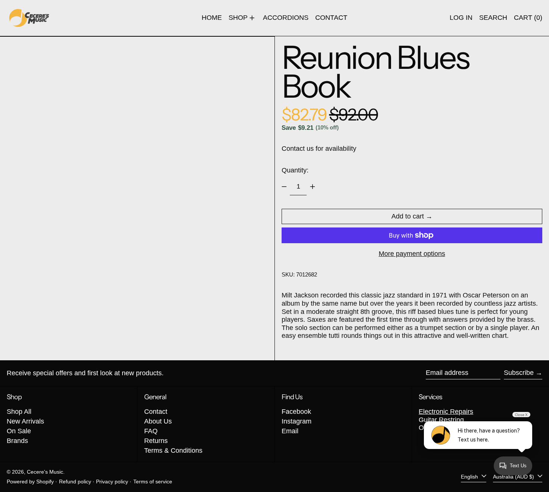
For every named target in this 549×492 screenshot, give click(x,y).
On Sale (19, 431)
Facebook (296, 411)
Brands (17, 440)
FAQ (151, 431)
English (470, 477)
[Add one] (313, 187)
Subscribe (519, 372)
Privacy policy (112, 482)
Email (290, 431)
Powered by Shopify (30, 482)
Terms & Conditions (173, 450)
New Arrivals (25, 421)
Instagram (296, 421)
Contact (155, 411)
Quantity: (295, 170)
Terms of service (152, 482)
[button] (493, 18)
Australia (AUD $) (514, 477)
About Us (158, 421)
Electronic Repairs (446, 411)
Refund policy (75, 482)
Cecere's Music (45, 472)
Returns (156, 440)
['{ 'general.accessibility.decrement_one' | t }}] (284, 187)
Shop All (19, 411)
